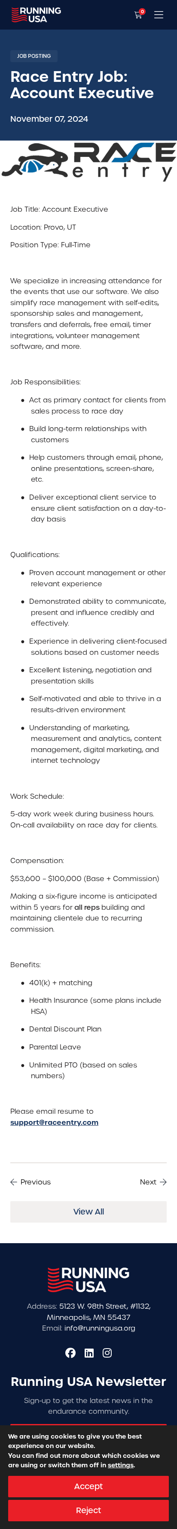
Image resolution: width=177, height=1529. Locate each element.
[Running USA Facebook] (70, 1352)
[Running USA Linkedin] (89, 1352)
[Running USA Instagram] (107, 1352)
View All (88, 1212)
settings (121, 1465)
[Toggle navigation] (159, 15)
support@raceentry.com (54, 1122)
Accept (88, 1486)
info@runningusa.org (99, 1328)
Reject (88, 1510)
